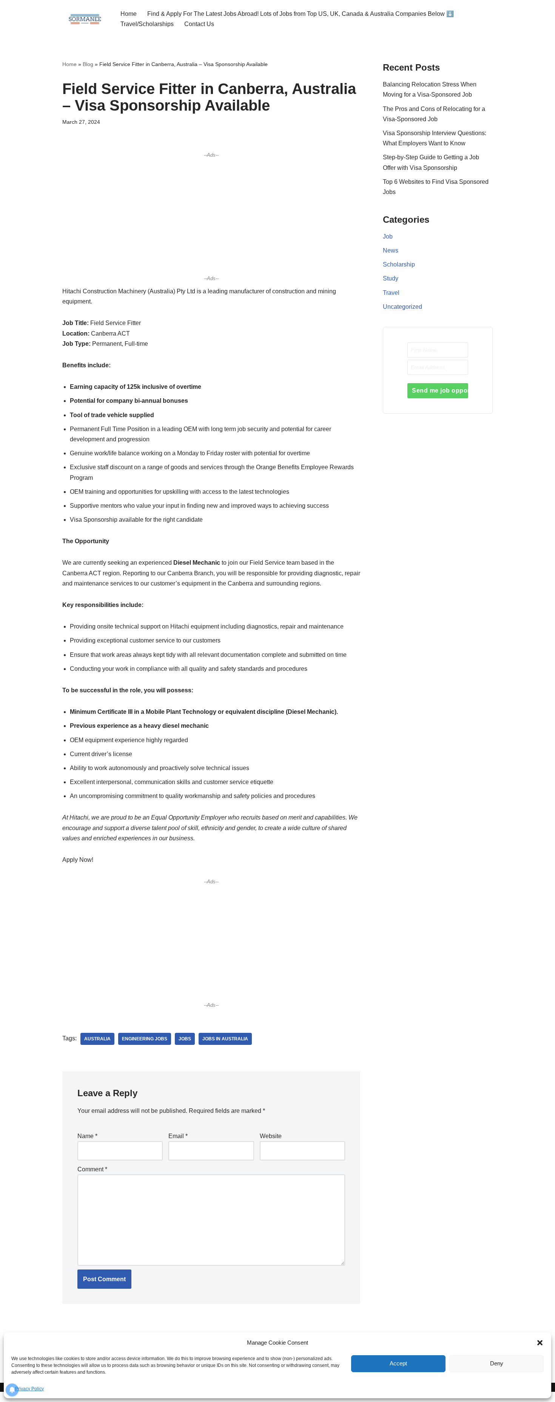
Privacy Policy (29, 1388)
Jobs (185, 1038)
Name (87, 1136)
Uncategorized (402, 307)
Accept (398, 1363)
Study (390, 278)
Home (128, 14)
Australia (97, 1038)
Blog (88, 64)
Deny (496, 1363)
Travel (391, 293)
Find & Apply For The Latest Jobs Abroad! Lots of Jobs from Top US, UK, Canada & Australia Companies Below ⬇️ (300, 14)
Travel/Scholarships (147, 24)
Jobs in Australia (225, 1038)
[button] (540, 1343)
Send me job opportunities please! (440, 390)
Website (271, 1136)
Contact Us (199, 24)
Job (388, 236)
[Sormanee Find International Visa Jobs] (85, 19)
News (390, 250)
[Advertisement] (211, 216)
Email (178, 1136)
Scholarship (399, 264)
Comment (92, 1169)
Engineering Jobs (144, 1038)
